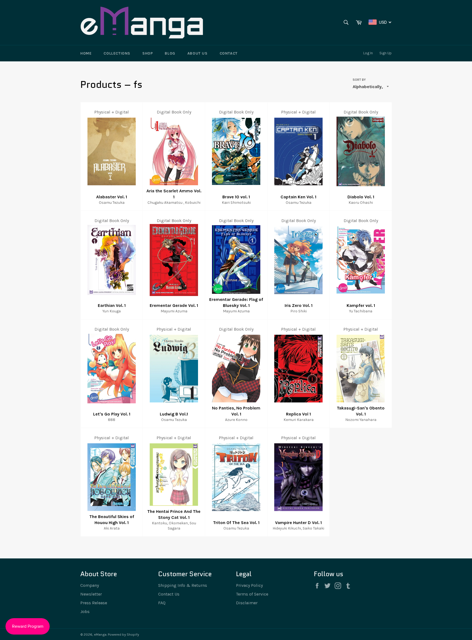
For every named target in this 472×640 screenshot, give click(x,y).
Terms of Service (252, 594)
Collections (117, 53)
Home (86, 53)
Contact (229, 53)
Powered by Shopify (123, 634)
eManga (100, 634)
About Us (197, 53)
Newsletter (91, 594)
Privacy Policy (249, 585)
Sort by (359, 80)
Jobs (85, 611)
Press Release (93, 602)
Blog (170, 53)
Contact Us (168, 594)
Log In (368, 53)
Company (89, 585)
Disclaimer (247, 602)
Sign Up (385, 53)
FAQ (162, 602)
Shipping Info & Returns (182, 585)
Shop (147, 53)
